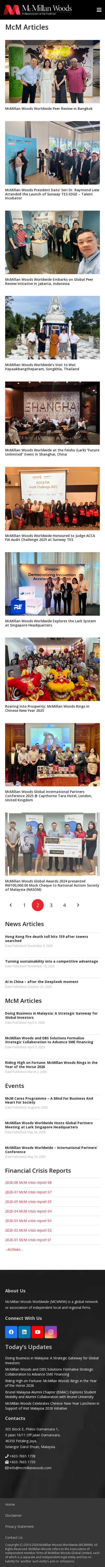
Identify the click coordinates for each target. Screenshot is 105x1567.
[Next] (78, 905)
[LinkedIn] (24, 1332)
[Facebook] (11, 1332)
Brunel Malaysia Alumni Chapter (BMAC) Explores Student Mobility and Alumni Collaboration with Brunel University (50, 1394)
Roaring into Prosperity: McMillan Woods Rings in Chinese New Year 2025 (47, 708)
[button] (99, 9)
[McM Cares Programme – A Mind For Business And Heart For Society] (52, 1103)
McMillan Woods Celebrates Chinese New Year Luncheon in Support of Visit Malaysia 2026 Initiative (52, 1406)
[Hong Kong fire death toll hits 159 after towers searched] (52, 942)
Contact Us (14, 1537)
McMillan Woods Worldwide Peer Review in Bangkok (49, 108)
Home (10, 1504)
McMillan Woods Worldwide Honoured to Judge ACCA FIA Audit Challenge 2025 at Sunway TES (50, 537)
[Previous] (11, 905)
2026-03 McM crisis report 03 (28, 1220)
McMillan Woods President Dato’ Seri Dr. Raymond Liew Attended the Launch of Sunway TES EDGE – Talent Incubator (52, 194)
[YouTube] (38, 1332)
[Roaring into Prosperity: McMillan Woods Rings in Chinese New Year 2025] (52, 669)
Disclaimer (13, 1515)
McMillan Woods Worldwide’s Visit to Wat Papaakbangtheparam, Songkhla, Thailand (42, 366)
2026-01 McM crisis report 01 (28, 1239)
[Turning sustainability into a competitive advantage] (52, 964)
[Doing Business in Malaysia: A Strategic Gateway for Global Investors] (52, 1018)
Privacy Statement (19, 1526)
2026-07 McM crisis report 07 (28, 1192)
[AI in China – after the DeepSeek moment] (52, 985)
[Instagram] (51, 1332)
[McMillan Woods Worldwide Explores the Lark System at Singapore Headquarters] (52, 584)
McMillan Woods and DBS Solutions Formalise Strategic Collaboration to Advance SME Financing (49, 1371)
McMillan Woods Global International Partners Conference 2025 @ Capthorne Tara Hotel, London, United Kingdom (48, 795)
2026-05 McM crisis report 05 (28, 1201)
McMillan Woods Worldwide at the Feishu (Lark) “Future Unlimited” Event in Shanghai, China (52, 452)
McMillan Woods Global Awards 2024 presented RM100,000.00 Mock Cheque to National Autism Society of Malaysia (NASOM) (52, 885)
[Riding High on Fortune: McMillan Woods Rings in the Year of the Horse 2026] (52, 1068)
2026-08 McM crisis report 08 (28, 1182)
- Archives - (14, 1249)
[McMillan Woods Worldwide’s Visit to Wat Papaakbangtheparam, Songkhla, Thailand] (52, 327)
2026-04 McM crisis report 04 (28, 1211)
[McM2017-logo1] (37, 10)
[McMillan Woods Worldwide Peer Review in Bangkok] (52, 71)
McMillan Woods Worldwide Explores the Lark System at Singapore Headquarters (50, 623)
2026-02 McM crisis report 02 (28, 1230)
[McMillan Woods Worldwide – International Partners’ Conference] (52, 1153)
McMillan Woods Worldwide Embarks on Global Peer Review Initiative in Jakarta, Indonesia (49, 281)
